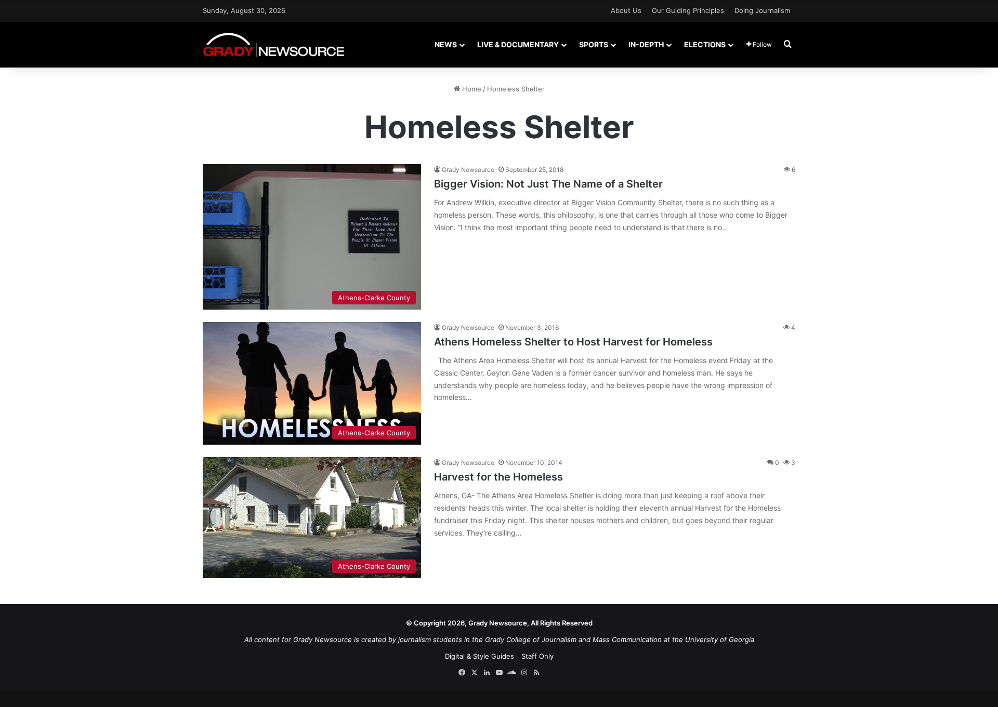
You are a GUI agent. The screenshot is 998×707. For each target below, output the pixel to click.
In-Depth (646, 44)
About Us (626, 10)
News (446, 44)
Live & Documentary (518, 44)
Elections (705, 44)
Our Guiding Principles (688, 10)
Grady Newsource (468, 170)
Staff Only (537, 656)
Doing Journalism (762, 10)
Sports (593, 44)
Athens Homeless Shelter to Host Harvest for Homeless (573, 342)
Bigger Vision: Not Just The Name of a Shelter (548, 184)
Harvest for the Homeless (498, 477)
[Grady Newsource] (274, 44)
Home (470, 89)
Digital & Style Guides (479, 656)
